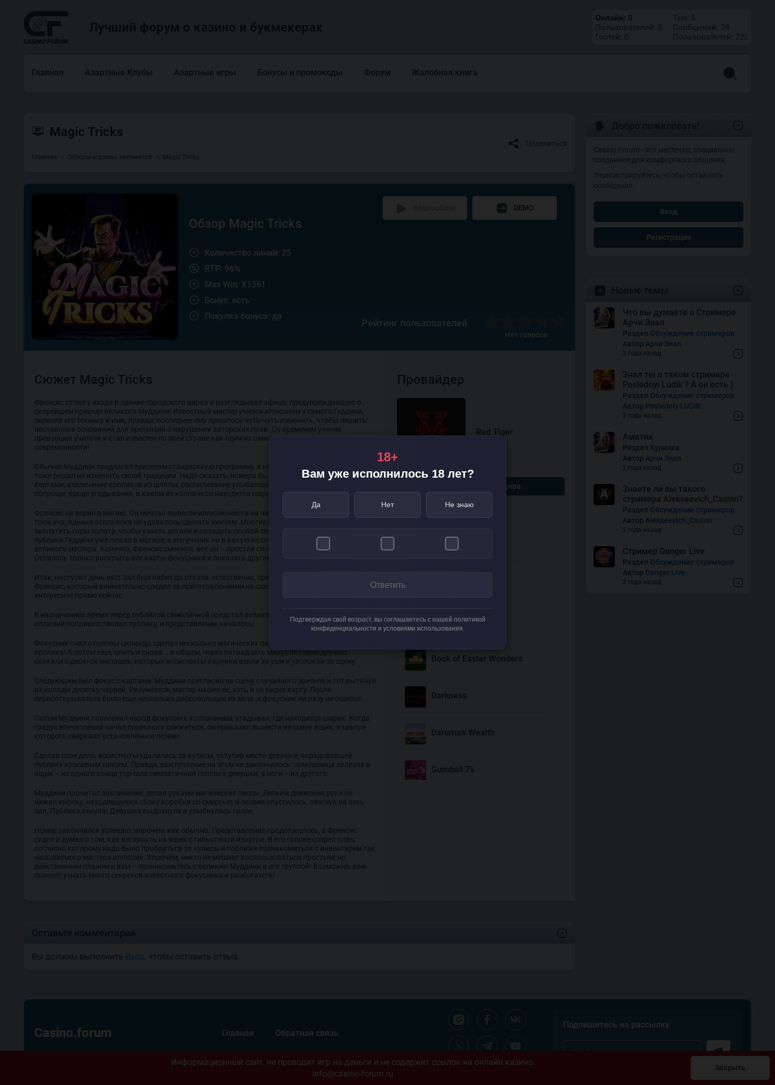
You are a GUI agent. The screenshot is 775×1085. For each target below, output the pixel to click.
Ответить (387, 584)
